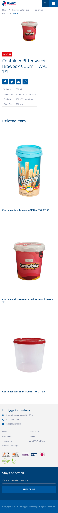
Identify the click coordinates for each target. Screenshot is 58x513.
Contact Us (34, 431)
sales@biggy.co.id (13, 424)
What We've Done (37, 441)
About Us (6, 436)
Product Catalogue (10, 445)
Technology (7, 441)
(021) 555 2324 (12, 419)
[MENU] (53, 3)
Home (4, 431)
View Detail (29, 167)
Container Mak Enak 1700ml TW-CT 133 (23, 391)
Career (32, 436)
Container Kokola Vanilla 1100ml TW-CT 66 (25, 210)
